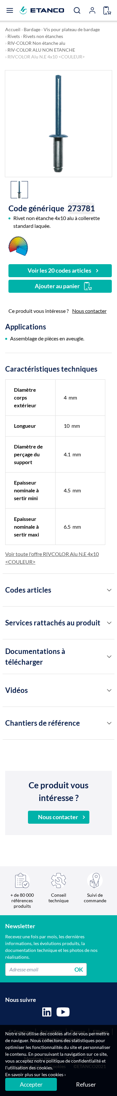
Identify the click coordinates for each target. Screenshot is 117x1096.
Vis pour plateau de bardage (72, 29)
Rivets (13, 36)
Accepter (31, 1084)
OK (78, 969)
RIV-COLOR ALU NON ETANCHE (41, 50)
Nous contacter (89, 311)
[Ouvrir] (9, 10)
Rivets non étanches (43, 36)
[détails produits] (109, 590)
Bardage (32, 29)
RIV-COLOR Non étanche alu (36, 43)
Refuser (86, 1084)
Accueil (12, 29)
